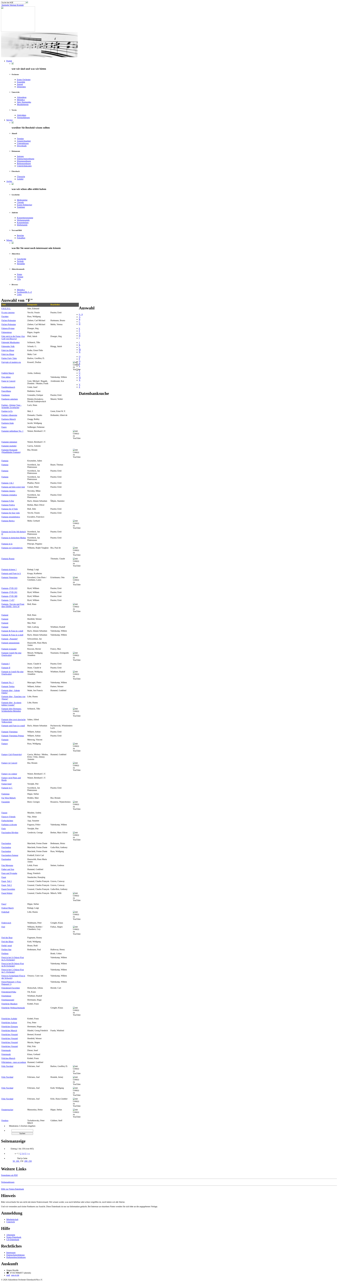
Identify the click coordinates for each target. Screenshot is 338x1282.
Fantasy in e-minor (9, 774)
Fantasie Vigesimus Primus (12, 736)
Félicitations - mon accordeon (13, 1062)
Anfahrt (20, 179)
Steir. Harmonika (24, 102)
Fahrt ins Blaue (7, 350)
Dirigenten (21, 87)
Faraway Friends (8, 817)
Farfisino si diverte (9, 824)
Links (19, 294)
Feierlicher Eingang (9, 1026)
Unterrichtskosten (24, 166)
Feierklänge (6, 996)
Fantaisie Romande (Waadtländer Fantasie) (11, 451)
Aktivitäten (21, 115)
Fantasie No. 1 (7, 682)
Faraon (4, 813)
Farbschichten (7, 821)
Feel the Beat (6, 937)
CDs (19, 279)
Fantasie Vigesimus (9, 732)
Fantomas (5, 794)
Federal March (7, 908)
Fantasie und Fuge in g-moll (13, 725)
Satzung (20, 156)
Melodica (21, 100)
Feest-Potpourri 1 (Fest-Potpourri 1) (11, 983)
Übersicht (21, 176)
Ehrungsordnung (24, 161)
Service (9, 120)
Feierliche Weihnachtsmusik (13, 1008)
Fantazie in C (7, 788)
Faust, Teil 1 (6, 881)
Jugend (20, 84)
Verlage (20, 277)
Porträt (9, 61)
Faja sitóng (6, 377)
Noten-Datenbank (13, 1237)
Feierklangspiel (7, 1000)
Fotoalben (21, 238)
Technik (20, 261)
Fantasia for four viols (10, 513)
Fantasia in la (6, 544)
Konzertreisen (23, 222)
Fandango (5, 395)
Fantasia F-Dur (7, 501)
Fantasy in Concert (9, 763)
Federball (5, 912)
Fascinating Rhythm (9, 832)
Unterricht (10, 1222)
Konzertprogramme (25, 218)
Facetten (4, 316)
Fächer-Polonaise (8, 320)
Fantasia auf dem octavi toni (13, 487)
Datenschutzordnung (25, 159)
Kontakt (20, 5)
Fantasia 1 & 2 (7, 483)
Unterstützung (23, 143)
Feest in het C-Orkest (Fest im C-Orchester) (12, 971)
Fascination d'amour (9, 855)
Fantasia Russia (7, 559)
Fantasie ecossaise (9, 649)
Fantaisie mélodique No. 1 (12, 431)
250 (30, 1161)
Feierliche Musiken (9, 1004)
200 (26, 1161)
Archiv (9, 181)
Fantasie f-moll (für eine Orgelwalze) (11, 654)
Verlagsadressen (7, 1182)
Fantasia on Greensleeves (12, 548)
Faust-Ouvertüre (8, 889)
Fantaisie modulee (9, 446)
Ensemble (21, 82)
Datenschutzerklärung (15, 1255)
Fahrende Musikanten (10, 342)
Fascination (6, 843)
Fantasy (4, 743)
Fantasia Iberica (8, 521)
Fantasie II (5, 668)
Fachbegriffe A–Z (24, 292)
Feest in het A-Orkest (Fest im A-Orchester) (12, 958)
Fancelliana (6, 391)
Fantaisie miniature (9, 442)
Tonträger (21, 207)
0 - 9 (81, 314)
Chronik (20, 202)
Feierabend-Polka (8, 992)
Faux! (3, 904)
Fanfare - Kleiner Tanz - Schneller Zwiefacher (11, 406)
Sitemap (12, 5)
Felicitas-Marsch (8, 1058)
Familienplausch (8, 387)
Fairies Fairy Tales (9, 358)
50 (14, 1161)
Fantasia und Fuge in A (11, 573)
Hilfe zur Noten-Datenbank (12, 1189)
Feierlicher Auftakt (9, 1018)
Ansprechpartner (24, 141)
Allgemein (10, 1235)
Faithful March (7, 373)
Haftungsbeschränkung (16, 1257)
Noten (19, 274)
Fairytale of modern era (11, 362)
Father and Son (7, 869)
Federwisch (6, 923)
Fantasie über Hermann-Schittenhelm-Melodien (11, 710)
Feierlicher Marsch (9, 1030)
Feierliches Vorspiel (9, 1034)
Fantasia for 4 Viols (9, 509)
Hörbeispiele (22, 225)
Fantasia (4, 461)
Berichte (20, 235)
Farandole (5, 802)
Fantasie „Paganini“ (9, 639)
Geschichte (21, 259)
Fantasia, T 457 (7, 600)
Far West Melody (8, 798)
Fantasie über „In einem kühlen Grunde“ (11, 703)
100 (18, 1161)
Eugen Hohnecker (24, 205)
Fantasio (4, 740)
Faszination (6, 859)
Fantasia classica (8, 491)
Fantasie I (5, 664)
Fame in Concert (8, 381)
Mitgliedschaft (12, 1219)
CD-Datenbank (12, 1239)
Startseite (5, 5)
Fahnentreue (6, 332)
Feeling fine (6, 949)
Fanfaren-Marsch (8, 419)
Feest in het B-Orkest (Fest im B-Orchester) (12, 964)
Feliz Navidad (7, 1066)
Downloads (22, 146)
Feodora (4, 1120)
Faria (3, 828)
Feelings (4, 953)
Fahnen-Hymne (8, 328)
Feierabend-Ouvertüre (10, 988)
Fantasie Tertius (8, 686)
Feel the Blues (7, 941)
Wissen (9, 240)
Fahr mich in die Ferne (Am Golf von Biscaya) (13, 337)
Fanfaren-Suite (7, 423)
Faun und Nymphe (9, 873)
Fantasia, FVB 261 (9, 592)
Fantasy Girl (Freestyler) (11, 754)
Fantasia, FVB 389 (9, 596)
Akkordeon (21, 97)
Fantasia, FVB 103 (9, 588)
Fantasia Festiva (8, 505)
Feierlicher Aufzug (9, 1022)
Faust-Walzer (6, 893)
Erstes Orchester (23, 79)
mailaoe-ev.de (12, 1275)
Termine (20, 138)
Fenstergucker (7, 1110)
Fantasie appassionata (10, 643)
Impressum (10, 1252)
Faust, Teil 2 (6, 885)
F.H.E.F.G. (6, 308)
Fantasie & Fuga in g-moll (12, 635)
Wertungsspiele (23, 220)
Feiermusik (6, 1050)
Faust (3, 877)
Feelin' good (6, 945)
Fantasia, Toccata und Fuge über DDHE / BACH (12, 605)
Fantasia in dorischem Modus (13, 538)
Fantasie (4, 615)
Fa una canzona (8, 312)
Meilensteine (22, 200)
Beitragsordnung (24, 163)
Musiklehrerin (23, 104)
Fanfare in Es (7, 411)
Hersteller (21, 264)
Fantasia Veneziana (9, 577)
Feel (3, 927)
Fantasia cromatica (9, 495)
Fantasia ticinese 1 (9, 569)
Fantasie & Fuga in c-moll (12, 631)
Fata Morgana (7, 865)
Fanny (4, 427)
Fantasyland (6, 784)
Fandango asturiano (9, 399)
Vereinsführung (23, 117)
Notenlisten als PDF (9, 1175)
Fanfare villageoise (9, 415)
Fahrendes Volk (8, 346)
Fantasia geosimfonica (10, 517)
